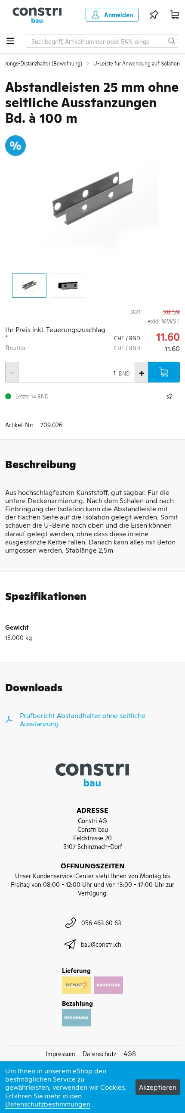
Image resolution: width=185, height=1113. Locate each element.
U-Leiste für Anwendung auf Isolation (136, 63)
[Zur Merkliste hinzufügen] (169, 396)
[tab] (29, 286)
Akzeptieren (157, 1086)
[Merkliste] (154, 14)
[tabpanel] (92, 201)
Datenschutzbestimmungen (47, 1103)
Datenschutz (99, 1053)
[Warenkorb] (174, 14)
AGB (129, 1053)
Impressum (60, 1053)
